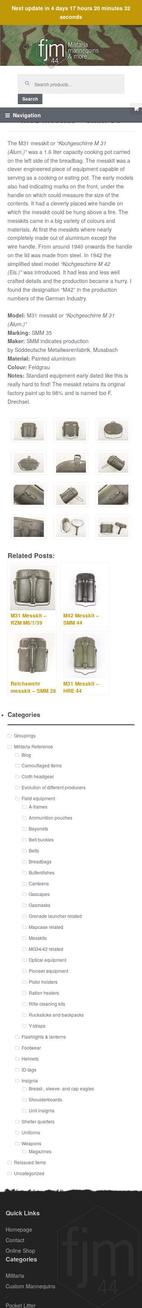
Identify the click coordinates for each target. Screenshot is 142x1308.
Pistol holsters (43, 981)
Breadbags (40, 861)
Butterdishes (42, 872)
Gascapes (39, 894)
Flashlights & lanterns (44, 1036)
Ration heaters (44, 992)
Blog (26, 754)
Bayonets (38, 828)
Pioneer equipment (48, 970)
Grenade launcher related (55, 916)
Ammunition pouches (50, 817)
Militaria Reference (33, 746)
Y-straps (37, 1025)
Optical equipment (47, 960)
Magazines (40, 1151)
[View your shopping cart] (136, 109)
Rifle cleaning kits (47, 1003)
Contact (15, 1240)
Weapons (31, 1143)
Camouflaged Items (42, 765)
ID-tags (29, 1069)
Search (30, 98)
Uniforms (31, 1132)
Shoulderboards (45, 1099)
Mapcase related (46, 927)
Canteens (39, 883)
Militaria (15, 1275)
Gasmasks (39, 905)
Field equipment (38, 798)
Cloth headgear (38, 776)
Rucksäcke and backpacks (56, 1014)
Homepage (19, 1229)
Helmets (30, 1058)
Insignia (30, 1080)
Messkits (38, 938)
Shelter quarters (38, 1121)
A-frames (38, 806)
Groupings (25, 735)
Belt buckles (41, 839)
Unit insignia (42, 1110)
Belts (34, 850)
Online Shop (20, 1250)
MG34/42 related (46, 949)
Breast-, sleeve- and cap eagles (61, 1088)
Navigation (27, 115)
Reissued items (30, 1162)
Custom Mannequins (30, 1286)
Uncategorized (29, 1173)
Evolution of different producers (54, 787)
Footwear (31, 1047)
